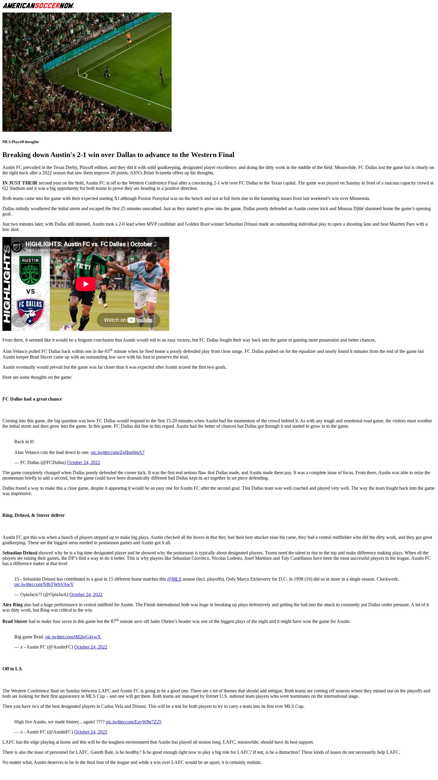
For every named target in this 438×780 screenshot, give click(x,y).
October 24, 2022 (83, 462)
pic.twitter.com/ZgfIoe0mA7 (118, 452)
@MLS (174, 578)
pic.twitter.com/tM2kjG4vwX (73, 636)
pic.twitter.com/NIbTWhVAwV (44, 584)
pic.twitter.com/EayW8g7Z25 (133, 721)
